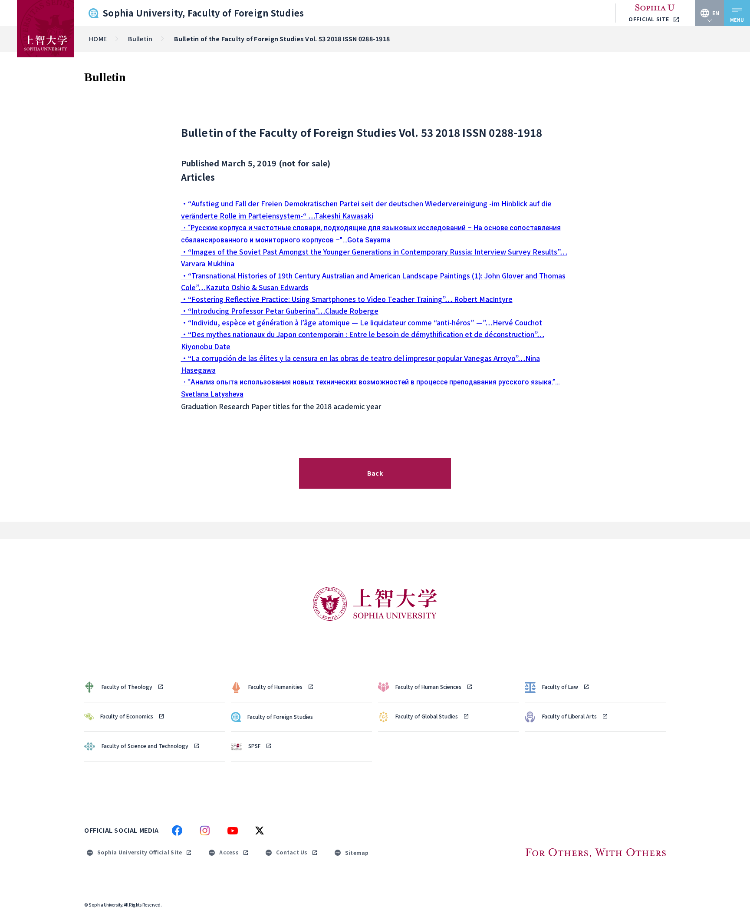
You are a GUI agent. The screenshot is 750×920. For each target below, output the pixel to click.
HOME (98, 38)
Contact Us (292, 852)
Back (375, 473)
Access (229, 852)
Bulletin (140, 38)
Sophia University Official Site (139, 852)
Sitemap (357, 852)
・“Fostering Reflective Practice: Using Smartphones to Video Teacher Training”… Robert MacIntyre (347, 299)
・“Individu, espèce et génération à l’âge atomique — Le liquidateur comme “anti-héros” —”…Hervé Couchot (361, 322)
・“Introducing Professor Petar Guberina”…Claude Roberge (279, 310)
